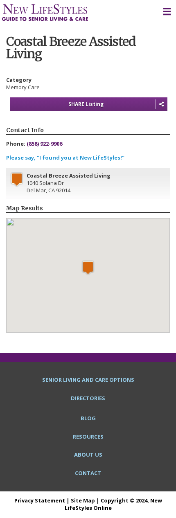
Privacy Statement (39, 500)
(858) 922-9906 (44, 143)
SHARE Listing (86, 104)
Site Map (83, 500)
